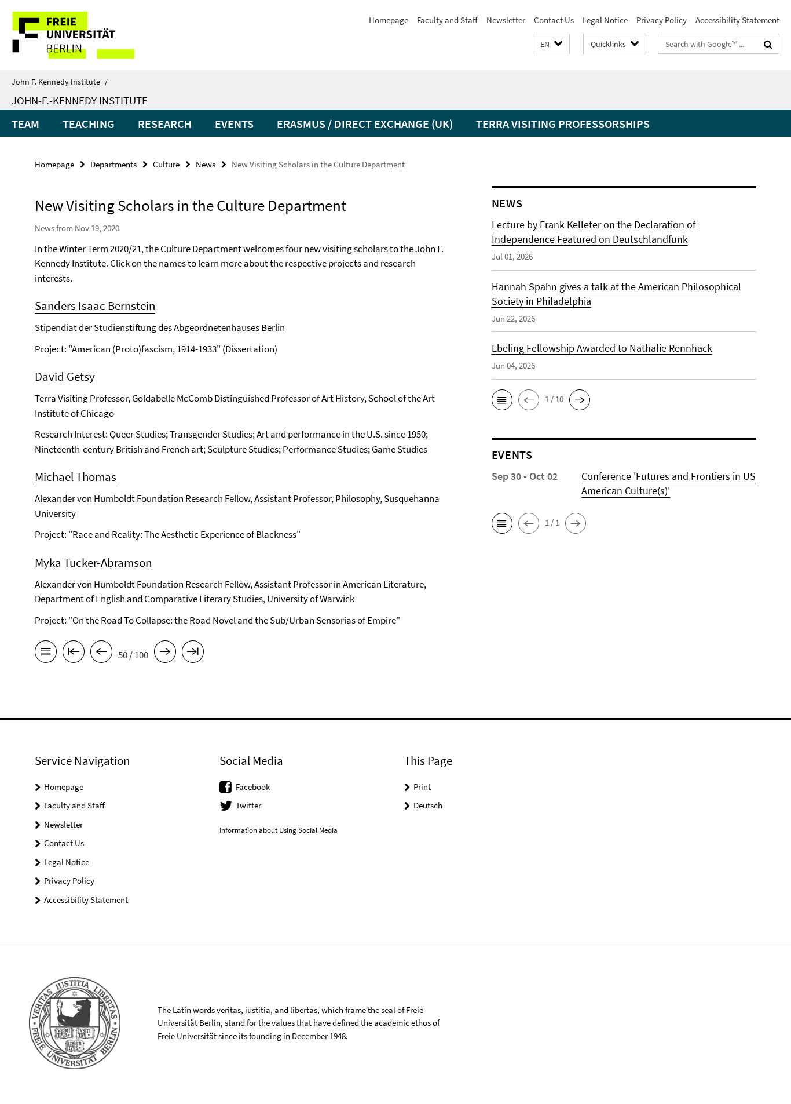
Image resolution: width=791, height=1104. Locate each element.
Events (234, 123)
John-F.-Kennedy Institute (80, 100)
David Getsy (65, 376)
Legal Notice (605, 19)
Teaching (89, 123)
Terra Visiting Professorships (563, 123)
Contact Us (554, 19)
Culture (166, 164)
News (205, 164)
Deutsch (427, 805)
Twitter (248, 805)
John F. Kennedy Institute (60, 82)
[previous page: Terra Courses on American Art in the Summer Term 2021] (101, 653)
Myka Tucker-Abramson (93, 562)
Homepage (388, 19)
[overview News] (46, 653)
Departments (113, 164)
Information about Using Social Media (278, 830)
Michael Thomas (75, 476)
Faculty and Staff (447, 19)
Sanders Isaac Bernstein (95, 306)
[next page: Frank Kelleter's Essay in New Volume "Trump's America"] (165, 653)
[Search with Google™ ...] (768, 44)
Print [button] (422, 786)
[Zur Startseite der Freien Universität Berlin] (97, 35)
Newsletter (505, 19)
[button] (551, 44)
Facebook (253, 786)
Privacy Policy (661, 19)
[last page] (193, 653)
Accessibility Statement (737, 19)
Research (165, 123)
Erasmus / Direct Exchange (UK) (365, 123)
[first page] (74, 653)
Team (25, 123)
